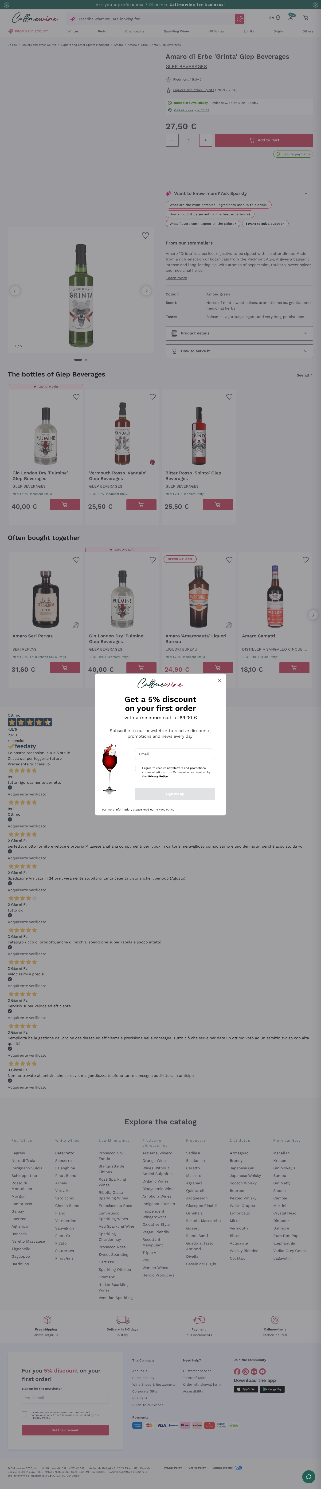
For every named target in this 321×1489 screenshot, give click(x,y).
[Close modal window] (219, 680)
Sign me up (175, 794)
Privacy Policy (165, 809)
